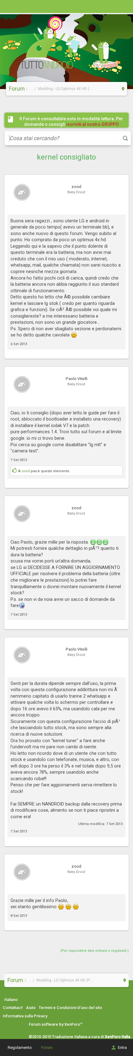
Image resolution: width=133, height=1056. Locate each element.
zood (25, 471)
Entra (122, 1047)
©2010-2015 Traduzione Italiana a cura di (79, 1036)
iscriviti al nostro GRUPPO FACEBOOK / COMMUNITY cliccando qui (73, 127)
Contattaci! (13, 1007)
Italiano (11, 999)
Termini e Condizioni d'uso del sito (70, 1007)
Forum (47, 1047)
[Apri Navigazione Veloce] (123, 89)
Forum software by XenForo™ (56, 1024)
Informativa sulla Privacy (25, 1016)
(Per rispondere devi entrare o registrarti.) (94, 951)
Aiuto (31, 1007)
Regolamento (20, 1047)
